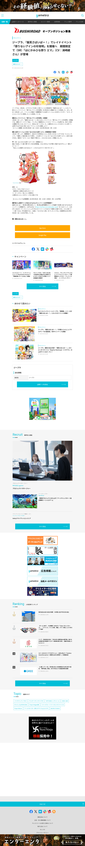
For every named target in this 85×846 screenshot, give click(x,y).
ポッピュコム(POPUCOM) (20, 704)
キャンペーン (17, 38)
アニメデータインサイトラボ (36, 701)
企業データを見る (42, 384)
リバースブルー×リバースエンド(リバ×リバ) (53, 704)
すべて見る (42, 286)
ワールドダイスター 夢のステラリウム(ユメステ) (36, 708)
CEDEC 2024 (65, 701)
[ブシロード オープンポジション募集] (42, 30)
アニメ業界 (68, 22)
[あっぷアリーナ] (42, 409)
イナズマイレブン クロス (20, 701)
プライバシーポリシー (42, 832)
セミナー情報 (45, 22)
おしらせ (42, 829)
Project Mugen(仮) (34, 704)
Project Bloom (18, 708)
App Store (42, 228)
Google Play (42, 235)
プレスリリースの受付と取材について (42, 823)
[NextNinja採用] (42, 728)
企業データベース (18, 22)
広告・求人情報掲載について (42, 820)
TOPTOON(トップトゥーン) (52, 701)
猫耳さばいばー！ (17, 64)
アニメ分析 (79, 22)
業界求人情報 (32, 22)
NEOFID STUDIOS (55, 708)
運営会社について (42, 817)
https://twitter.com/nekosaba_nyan (47, 207)
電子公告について (42, 826)
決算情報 (57, 22)
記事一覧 (5, 22)
